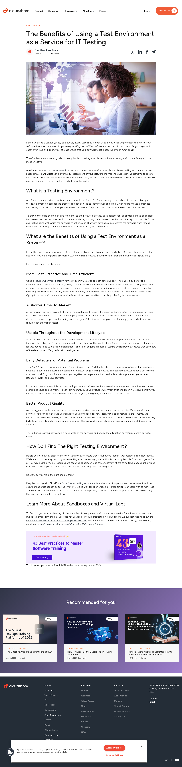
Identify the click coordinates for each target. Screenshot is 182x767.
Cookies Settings (114, 755)
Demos (48, 719)
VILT (47, 699)
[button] (10, 752)
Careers (118, 701)
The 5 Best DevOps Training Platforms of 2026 (29, 652)
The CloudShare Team (46, 50)
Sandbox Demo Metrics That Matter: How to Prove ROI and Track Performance (150, 653)
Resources (70, 11)
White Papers (87, 701)
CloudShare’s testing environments (80, 483)
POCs (47, 725)
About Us (87, 11)
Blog (49, 618)
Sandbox (49, 740)
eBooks (84, 690)
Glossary (85, 727)
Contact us (119, 716)
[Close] (142, 747)
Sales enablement (140, 648)
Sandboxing (34, 25)
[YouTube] (177, 760)
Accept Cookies (114, 748)
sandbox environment (55, 170)
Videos (84, 721)
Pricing (102, 11)
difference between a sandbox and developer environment (56, 520)
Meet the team (121, 690)
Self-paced (50, 705)
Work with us (120, 695)
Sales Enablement (53, 715)
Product (39, 11)
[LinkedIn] (166, 760)
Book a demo (164, 11)
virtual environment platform (49, 280)
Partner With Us (122, 711)
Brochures (86, 716)
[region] (79, 751)
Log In (147, 11)
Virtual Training (51, 695)
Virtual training (17, 648)
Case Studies (87, 711)
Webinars (85, 695)
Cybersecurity (51, 735)
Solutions (53, 11)
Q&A (83, 732)
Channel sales (51, 730)
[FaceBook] (172, 760)
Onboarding (50, 710)
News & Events (121, 706)
